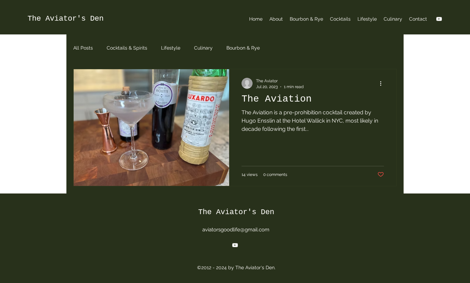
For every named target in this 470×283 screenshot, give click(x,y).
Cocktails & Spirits (127, 48)
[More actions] (383, 83)
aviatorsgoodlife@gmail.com (235, 230)
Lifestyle (170, 48)
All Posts (83, 48)
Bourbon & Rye (243, 48)
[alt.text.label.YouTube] (439, 18)
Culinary (203, 48)
